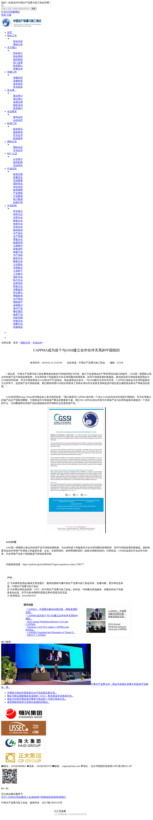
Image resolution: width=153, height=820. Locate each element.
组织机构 (18, 59)
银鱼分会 (18, 220)
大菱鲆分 (18, 245)
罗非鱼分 (18, 211)
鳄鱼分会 (18, 286)
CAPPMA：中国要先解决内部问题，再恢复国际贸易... (117, 614)
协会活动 (18, 41)
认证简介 (18, 159)
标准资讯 (18, 129)
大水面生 (18, 264)
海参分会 (18, 223)
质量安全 (18, 177)
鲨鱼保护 (18, 248)
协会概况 (21, 797)
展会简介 (18, 96)
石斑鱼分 (18, 267)
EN (8, 12)
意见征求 (18, 135)
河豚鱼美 (18, 289)
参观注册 (18, 102)
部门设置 (18, 62)
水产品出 (18, 233)
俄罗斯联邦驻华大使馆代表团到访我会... (28, 702)
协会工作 (12, 35)
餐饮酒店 (18, 311)
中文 (3, 12)
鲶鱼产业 (18, 252)
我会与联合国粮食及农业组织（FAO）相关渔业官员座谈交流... (40, 696)
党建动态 (18, 77)
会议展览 (12, 111)
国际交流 (12, 141)
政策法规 (18, 174)
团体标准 (18, 132)
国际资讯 (18, 183)
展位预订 (18, 99)
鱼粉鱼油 (18, 230)
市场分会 (18, 227)
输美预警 (18, 190)
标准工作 (12, 123)
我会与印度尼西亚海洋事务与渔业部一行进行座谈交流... (36, 699)
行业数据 (18, 196)
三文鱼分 (18, 274)
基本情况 (18, 84)
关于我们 (12, 47)
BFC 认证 (12, 153)
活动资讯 (18, 165)
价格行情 (18, 202)
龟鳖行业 (18, 324)
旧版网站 (15, 12)
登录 (3, 15)
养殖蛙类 (18, 295)
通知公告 (18, 44)
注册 (9, 15)
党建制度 (18, 80)
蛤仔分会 (18, 280)
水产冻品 (18, 255)
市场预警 (18, 180)
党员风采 (18, 87)
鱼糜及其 (18, 242)
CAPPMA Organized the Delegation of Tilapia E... (51, 632)
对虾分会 (18, 214)
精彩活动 (18, 105)
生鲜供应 (18, 283)
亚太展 (12, 90)
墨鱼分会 (18, 239)
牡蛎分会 (18, 321)
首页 (9, 32)
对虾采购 (18, 317)
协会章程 (18, 56)
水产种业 (18, 299)
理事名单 (18, 69)
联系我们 (18, 65)
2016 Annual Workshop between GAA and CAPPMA (117, 626)
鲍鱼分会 (18, 261)
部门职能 (41, 797)
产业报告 (18, 193)
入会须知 (31, 797)
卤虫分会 (18, 258)
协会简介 (18, 53)
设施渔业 (18, 327)
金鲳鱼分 (18, 305)
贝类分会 (18, 217)
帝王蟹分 (18, 292)
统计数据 (18, 199)
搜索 (34, 8)
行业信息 (12, 168)
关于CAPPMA (8, 797)
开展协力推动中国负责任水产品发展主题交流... (32, 692)
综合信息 (18, 186)
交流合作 (18, 150)
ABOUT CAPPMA (36, 635)
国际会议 (18, 147)
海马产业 (18, 308)
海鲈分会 (18, 277)
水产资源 (18, 236)
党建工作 (12, 72)
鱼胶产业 (18, 314)
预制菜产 (18, 302)
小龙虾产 (18, 270)
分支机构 (12, 205)
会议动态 (18, 120)
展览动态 (18, 117)
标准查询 (18, 138)
